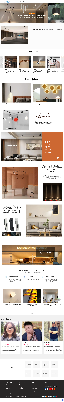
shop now (46, 19)
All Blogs (32, 313)
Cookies (7, 387)
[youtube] (51, 389)
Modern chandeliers (34, 388)
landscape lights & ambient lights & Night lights (37, 387)
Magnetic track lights (21, 384)
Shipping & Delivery (8, 388)
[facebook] (45, 389)
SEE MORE (32, 52)
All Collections (22, 382)
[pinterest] (49, 389)
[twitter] (47, 389)
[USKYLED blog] (8, 393)
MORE (32, 309)
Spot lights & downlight (21, 388)
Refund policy (8, 384)
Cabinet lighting (21, 387)
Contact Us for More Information (48, 158)
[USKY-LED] (11, 393)
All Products (34, 382)
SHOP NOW (3, 105)
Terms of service (9, 382)
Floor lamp (33, 384)
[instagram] (52, 389)
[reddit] (54, 389)
